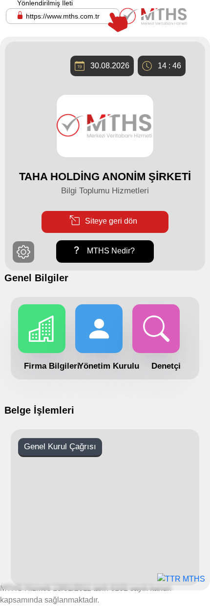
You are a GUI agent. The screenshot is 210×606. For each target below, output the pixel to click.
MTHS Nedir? (110, 251)
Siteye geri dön (110, 221)
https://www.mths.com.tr (63, 16)
